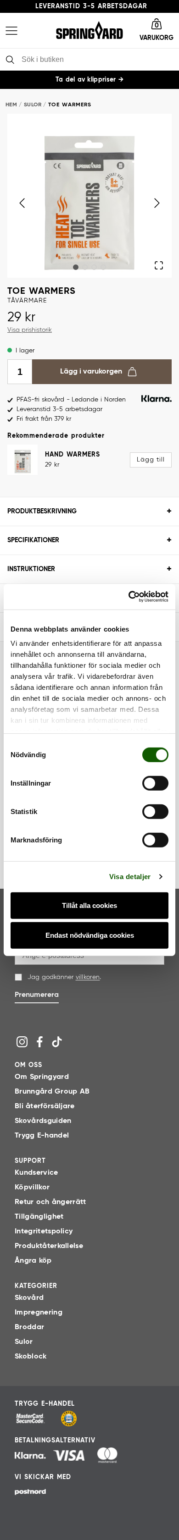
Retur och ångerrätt (50, 1202)
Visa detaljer (130, 876)
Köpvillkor (32, 1187)
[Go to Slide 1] (75, 267)
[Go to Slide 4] (103, 267)
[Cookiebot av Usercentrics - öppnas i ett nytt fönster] (128, 597)
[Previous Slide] (22, 203)
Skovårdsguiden (43, 1121)
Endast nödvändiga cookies (89, 935)
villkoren (88, 977)
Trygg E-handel (42, 1135)
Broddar (29, 1327)
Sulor (33, 105)
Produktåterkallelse (49, 1246)
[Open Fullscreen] (159, 265)
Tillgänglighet (39, 1217)
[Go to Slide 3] (94, 267)
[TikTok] (57, 1041)
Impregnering (38, 1312)
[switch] (155, 783)
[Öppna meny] (11, 30)
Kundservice (36, 1173)
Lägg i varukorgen (91, 371)
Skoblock (31, 1356)
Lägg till (151, 459)
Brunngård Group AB (52, 1091)
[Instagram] (22, 1041)
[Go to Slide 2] (85, 267)
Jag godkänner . (64, 977)
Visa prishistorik (29, 330)
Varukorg (156, 38)
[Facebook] (39, 1041)
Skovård (29, 1298)
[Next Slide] (156, 203)
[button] (156, 30)
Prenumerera (37, 995)
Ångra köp (33, 1261)
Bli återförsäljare (45, 1106)
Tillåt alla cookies (89, 905)
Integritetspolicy (44, 1231)
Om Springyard (42, 1077)
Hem (11, 105)
